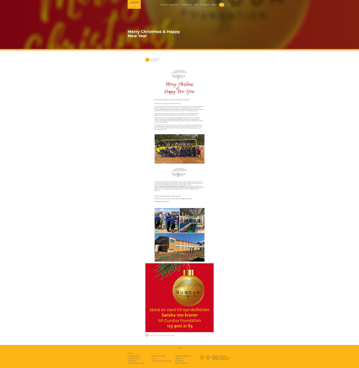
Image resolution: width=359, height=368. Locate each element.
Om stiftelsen (205, 5)
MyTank (196, 5)
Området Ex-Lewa (186, 5)
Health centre (173, 5)
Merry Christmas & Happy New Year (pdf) (161, 335)
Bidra (221, 5)
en (229, 5)
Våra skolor (164, 5)
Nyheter (214, 5)
